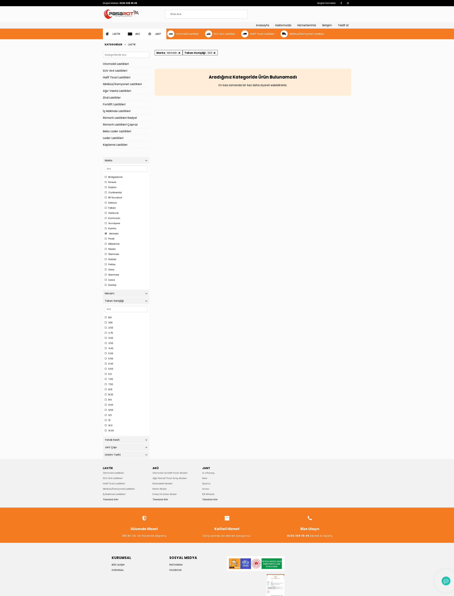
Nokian (112, 259)
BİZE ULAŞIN (118, 564)
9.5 (110, 415)
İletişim (327, 25)
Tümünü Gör (110, 499)
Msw (204, 478)
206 (110, 322)
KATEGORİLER (113, 44)
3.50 (110, 343)
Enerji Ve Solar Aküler (165, 494)
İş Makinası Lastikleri (114, 494)
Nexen (112, 249)
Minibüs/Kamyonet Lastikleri (119, 489)
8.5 (110, 399)
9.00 (110, 404)
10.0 (110, 425)
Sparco (206, 483)
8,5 (110, 317)
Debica (112, 202)
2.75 (110, 333)
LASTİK (108, 468)
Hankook (113, 213)
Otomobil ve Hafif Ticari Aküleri (170, 473)
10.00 (111, 430)
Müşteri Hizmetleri (326, 3)
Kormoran (114, 218)
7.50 (110, 384)
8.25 (110, 394)
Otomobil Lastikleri (113, 473)
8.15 (110, 389)
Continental (115, 192)
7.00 (110, 379)
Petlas (111, 264)
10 (109, 420)
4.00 (110, 348)
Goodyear (114, 223)
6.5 (110, 374)
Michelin (114, 233)
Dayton (112, 187)
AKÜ (156, 468)
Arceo (205, 489)
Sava (111, 269)
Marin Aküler (160, 489)
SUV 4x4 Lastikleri (113, 478)
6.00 (110, 363)
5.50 (110, 358)
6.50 (110, 369)
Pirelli (111, 238)
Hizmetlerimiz (306, 25)
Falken (112, 208)
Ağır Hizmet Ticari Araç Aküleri (170, 478)
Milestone (114, 244)
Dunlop (112, 285)
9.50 (110, 410)
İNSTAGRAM (175, 564)
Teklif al (343, 25)
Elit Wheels (208, 494)
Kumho (112, 228)
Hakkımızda (283, 25)
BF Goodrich (115, 197)
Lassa (111, 280)
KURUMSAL (118, 570)
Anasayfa (262, 25)
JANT (206, 468)
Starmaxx (113, 254)
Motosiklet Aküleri (163, 483)
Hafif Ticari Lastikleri (114, 483)
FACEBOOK (175, 570)
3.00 (110, 338)
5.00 (110, 353)
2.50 (110, 327)
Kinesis (112, 182)
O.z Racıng (208, 473)
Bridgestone (115, 177)
